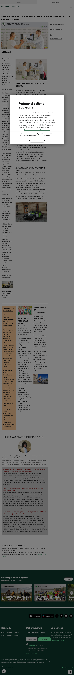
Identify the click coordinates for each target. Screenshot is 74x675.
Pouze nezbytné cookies (29, 135)
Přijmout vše (46, 135)
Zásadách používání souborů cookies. (37, 130)
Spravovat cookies (37, 140)
